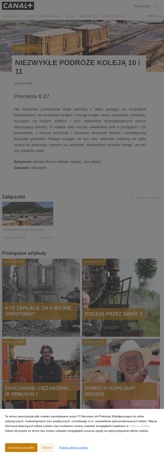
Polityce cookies (139, 426)
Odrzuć (46, 447)
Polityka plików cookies (73, 447)
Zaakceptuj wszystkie (21, 447)
